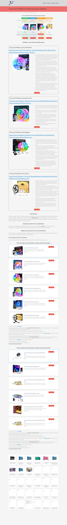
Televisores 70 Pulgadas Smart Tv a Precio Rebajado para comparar (29, 497)
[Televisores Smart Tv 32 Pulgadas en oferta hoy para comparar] (54, 492)
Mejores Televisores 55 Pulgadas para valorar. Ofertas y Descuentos (54, 486)
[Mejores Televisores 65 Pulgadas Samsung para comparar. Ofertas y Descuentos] (21, 458)
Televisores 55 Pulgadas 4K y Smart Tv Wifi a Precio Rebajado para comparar (12, 497)
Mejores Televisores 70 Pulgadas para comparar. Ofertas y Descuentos (38, 463)
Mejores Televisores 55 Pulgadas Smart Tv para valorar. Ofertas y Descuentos (29, 463)
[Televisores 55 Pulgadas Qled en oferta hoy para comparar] (12, 503)
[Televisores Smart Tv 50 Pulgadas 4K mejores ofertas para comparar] (12, 481)
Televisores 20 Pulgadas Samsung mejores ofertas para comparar (29, 474)
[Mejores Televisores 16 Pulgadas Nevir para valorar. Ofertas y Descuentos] (46, 503)
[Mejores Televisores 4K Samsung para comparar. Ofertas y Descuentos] (54, 503)
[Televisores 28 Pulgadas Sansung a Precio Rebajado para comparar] (21, 503)
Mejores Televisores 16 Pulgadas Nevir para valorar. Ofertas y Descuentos (46, 508)
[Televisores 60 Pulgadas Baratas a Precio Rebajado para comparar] (38, 481)
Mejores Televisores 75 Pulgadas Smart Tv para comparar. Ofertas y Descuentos (29, 486)
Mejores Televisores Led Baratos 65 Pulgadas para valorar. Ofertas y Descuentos (46, 486)
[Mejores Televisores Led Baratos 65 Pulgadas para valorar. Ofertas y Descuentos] (46, 481)
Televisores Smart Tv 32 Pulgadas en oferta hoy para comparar (54, 497)
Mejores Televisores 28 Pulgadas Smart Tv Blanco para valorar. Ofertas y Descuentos (38, 474)
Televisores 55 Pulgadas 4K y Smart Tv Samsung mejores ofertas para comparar (37, 497)
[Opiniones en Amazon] (41, 34)
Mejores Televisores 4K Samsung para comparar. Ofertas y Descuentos (54, 508)
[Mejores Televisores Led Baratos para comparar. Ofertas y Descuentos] (21, 492)
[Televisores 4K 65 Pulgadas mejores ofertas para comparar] (46, 458)
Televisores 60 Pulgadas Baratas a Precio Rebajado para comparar (38, 486)
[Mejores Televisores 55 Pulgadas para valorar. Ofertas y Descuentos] (54, 481)
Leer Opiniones (51, 260)
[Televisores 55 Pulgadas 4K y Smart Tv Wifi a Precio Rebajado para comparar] (12, 492)
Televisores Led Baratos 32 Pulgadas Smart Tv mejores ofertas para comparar (54, 474)
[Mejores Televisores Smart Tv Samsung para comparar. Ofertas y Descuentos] (12, 458)
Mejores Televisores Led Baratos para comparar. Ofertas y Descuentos (21, 497)
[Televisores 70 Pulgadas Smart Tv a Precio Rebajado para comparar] (29, 492)
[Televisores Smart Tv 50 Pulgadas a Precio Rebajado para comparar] (21, 470)
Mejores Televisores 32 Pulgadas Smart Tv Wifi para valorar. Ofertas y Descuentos (20, 486)
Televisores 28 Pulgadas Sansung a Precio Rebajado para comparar (21, 508)
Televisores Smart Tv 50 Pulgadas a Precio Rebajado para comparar (21, 474)
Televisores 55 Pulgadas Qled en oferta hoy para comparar (12, 508)
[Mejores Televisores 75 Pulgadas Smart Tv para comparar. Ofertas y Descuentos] (29, 481)
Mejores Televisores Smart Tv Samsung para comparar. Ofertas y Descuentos (12, 463)
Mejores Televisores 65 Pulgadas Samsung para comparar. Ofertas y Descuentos (21, 463)
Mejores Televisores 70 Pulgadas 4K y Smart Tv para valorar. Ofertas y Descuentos (46, 474)
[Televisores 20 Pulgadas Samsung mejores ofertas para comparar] (29, 470)
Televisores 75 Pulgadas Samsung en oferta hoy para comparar (37, 508)
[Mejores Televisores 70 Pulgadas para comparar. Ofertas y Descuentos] (38, 458)
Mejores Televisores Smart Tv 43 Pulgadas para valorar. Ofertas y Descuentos (12, 474)
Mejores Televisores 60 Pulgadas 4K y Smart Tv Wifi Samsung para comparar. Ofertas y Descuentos (54, 463)
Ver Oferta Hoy (37, 92)
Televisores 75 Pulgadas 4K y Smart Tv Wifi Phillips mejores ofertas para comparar (29, 502)
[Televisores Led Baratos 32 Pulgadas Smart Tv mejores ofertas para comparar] (54, 470)
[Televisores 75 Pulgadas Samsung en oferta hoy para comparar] (38, 503)
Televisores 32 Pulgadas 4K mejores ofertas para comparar (46, 497)
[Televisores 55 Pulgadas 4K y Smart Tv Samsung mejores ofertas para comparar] (38, 492)
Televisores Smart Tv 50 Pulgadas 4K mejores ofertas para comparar (12, 486)
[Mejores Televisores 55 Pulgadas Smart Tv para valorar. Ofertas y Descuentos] (29, 458)
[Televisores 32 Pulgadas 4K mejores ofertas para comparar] (46, 492)
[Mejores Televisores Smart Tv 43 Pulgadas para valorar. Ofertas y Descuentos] (12, 470)
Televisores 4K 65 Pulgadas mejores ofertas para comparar (46, 463)
